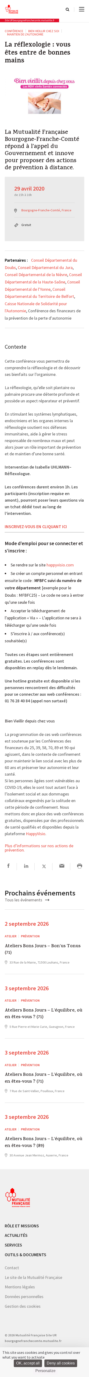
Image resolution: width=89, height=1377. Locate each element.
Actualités (16, 1235)
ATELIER (10, 936)
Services (13, 1245)
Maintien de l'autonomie (25, 34)
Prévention (30, 936)
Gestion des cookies (23, 1306)
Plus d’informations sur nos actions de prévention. (39, 848)
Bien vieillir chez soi (43, 31)
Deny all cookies (61, 1363)
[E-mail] (61, 866)
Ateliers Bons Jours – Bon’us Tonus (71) (42, 950)
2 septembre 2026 (27, 923)
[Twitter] (44, 866)
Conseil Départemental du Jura (45, 267)
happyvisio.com (60, 565)
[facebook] (8, 866)
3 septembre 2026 (27, 988)
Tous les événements (24, 900)
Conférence (14, 31)
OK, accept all (28, 1363)
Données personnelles (24, 1296)
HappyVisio (35, 834)
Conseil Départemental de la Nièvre (36, 274)
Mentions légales (20, 1287)
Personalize (45, 1371)
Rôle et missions (22, 1226)
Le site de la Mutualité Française (33, 1277)
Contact (12, 1267)
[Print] (79, 866)
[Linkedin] (26, 866)
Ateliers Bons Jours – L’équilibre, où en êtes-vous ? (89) (43, 1143)
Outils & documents (25, 1254)
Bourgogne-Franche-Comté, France (46, 210)
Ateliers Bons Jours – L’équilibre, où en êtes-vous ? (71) (43, 1014)
